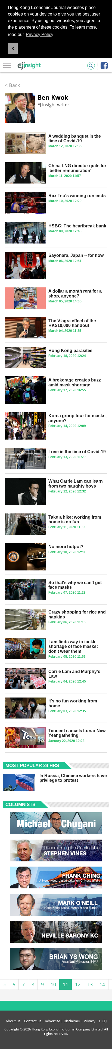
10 (53, 984)
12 (77, 984)
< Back (12, 85)
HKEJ (103, 1020)
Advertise (52, 1020)
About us (13, 1020)
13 (90, 984)
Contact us (32, 1020)
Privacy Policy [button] (39, 34)
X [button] (12, 48)
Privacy (89, 1020)
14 (102, 984)
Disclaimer (72, 1020)
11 (65, 984)
